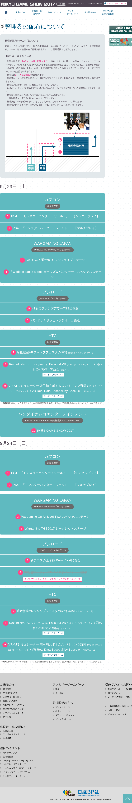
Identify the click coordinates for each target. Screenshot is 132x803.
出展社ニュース (62, 711)
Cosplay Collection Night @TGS (18, 760)
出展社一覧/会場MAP (37, 12)
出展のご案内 (114, 710)
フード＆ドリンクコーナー (15, 734)
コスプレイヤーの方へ (13, 705)
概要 (57, 689)
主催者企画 (8, 756)
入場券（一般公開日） (13, 697)
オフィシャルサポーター (14, 713)
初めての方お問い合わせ (108, 12)
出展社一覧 (8, 731)
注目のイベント (55, 12)
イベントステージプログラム (16, 772)
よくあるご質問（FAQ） (119, 697)
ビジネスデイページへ (117, 3)
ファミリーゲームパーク (72, 12)
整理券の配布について (13, 709)
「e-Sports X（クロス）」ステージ (19, 768)
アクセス (7, 717)
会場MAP (7, 738)
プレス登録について (64, 719)
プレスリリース (62, 707)
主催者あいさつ (10, 693)
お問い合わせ (114, 693)
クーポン (59, 693)
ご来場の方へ (19, 12)
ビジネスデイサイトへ (118, 714)
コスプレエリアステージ (14, 764)
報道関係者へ (90, 12)
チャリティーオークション (15, 776)
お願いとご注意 (10, 701)
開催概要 (7, 689)
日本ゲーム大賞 (10, 752)
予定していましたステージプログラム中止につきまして (52, 579)
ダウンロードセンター (65, 715)
